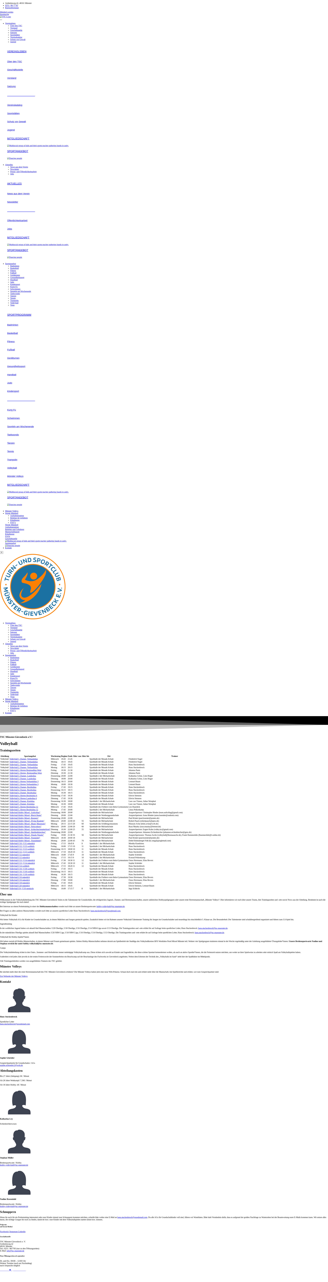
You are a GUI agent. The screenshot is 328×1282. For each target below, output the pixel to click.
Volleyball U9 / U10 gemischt (21, 888)
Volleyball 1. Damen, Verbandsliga (23, 759)
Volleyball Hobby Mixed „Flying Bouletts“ (26, 821)
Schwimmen (15, 289)
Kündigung (14, 520)
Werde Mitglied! (11, 513)
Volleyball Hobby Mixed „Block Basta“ (25, 815)
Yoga (12, 305)
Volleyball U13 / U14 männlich (22, 860)
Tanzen (13, 296)
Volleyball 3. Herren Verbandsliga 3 (23, 781)
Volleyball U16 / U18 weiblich (21, 869)
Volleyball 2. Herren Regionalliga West (25, 770)
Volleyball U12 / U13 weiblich (21, 846)
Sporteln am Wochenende (20, 291)
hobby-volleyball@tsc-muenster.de (111, 906)
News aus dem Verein (19, 167)
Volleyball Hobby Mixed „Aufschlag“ (24, 812)
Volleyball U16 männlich (19, 877)
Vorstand (13, 28)
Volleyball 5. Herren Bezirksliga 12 (23, 807)
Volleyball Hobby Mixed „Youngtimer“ (25, 841)
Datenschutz (323, 1279)
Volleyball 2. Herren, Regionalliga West (25, 773)
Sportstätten (15, 35)
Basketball (14, 268)
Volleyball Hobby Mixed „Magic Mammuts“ (27, 824)
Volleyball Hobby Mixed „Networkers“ (25, 826)
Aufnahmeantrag (17, 516)
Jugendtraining (6, 924)
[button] (164, 915)
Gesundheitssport (17, 277)
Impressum (312, 1279)
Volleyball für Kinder (8, 915)
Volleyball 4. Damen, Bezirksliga (22, 787)
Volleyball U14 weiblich (19, 866)
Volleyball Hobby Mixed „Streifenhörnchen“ (27, 832)
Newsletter (14, 169)
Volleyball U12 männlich (19, 855)
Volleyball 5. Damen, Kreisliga (21, 801)
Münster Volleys (11, 511)
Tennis (13, 298)
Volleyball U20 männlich (19, 886)
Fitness (13, 270)
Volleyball (14, 303)
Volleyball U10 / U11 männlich (22, 843)
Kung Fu (14, 287)
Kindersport (15, 284)
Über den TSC (16, 26)
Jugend (13, 42)
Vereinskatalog (16, 37)
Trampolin (14, 300)
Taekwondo (15, 294)
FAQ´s (13, 522)
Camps (3, 948)
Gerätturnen (15, 275)
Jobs (12, 174)
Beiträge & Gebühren (19, 518)
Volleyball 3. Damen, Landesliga (22, 776)
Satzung (13, 32)
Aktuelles (9, 165)
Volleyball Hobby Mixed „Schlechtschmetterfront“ (29, 829)
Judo (12, 282)
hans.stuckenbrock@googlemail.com (105, 911)
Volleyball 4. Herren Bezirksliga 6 (23, 795)
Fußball (13, 273)
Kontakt (8, 548)
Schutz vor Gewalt (17, 39)
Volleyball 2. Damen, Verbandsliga (23, 765)
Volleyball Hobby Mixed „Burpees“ (24, 818)
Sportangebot (10, 264)
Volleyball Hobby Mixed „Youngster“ (24, 838)
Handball (14, 280)
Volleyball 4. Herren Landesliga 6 (23, 798)
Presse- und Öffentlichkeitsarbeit (23, 172)
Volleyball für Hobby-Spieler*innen (14, 937)
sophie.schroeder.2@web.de (11, 1065)
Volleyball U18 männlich (19, 883)
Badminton (14, 266)
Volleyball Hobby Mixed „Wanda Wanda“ (26, 835)
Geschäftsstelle (16, 30)
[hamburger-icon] (1, 19)
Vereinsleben (10, 23)
